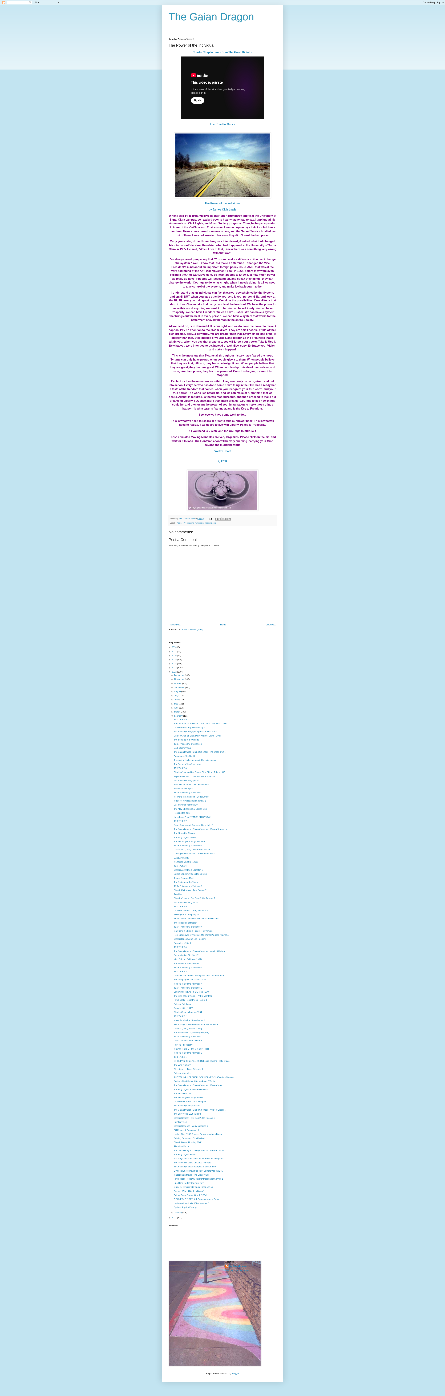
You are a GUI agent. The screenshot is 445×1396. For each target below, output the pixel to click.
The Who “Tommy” (182, 1065)
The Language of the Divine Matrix (190, 979)
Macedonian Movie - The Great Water (191, 1175)
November (179, 679)
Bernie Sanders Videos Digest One (190, 874)
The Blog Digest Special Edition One (191, 1089)
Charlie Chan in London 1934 (188, 1012)
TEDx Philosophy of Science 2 (188, 988)
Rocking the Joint (182, 813)
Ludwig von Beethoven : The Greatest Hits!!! (194, 853)
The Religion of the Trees (186, 882)
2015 (174, 659)
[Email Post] (210, 518)
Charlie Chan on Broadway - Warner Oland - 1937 (197, 736)
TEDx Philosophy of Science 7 (188, 792)
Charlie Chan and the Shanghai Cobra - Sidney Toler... (199, 975)
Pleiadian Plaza (181, 1146)
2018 (174, 647)
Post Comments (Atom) (192, 629)
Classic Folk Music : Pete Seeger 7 (190, 890)
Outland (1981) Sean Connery (188, 1028)
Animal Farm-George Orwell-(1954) (190, 1195)
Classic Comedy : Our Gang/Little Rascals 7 (194, 898)
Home (223, 625)
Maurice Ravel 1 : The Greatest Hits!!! (191, 1049)
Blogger (235, 1373)
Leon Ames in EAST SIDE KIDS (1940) (192, 992)
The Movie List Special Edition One (190, 809)
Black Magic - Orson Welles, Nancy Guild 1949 (196, 1024)
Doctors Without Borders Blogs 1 (189, 1191)
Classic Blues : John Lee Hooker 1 (190, 939)
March (177, 712)
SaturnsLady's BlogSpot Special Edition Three (195, 731)
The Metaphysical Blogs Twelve (189, 1097)
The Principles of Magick (185, 923)
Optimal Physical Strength (186, 1207)
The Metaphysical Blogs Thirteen (189, 841)
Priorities (178, 894)
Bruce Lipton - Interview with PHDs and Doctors (196, 918)
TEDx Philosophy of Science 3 (188, 967)
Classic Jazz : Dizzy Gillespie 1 (188, 1069)
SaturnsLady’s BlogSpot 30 (187, 1105)
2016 (174, 655)
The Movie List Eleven (184, 833)
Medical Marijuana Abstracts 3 (188, 1053)
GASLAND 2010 (181, 858)
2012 (174, 672)
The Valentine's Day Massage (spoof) (191, 1032)
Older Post (271, 625)
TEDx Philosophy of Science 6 (188, 845)
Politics (180, 523)
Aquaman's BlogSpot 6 (184, 756)
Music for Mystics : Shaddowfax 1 (189, 1020)
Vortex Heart (222, 451)
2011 (174, 1217)
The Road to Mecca (222, 124)
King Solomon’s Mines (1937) (188, 959)
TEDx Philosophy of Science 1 (188, 1036)
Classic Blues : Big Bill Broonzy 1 (189, 727)
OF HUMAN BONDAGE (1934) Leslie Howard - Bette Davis (201, 1061)
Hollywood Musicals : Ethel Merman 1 (191, 1203)
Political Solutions (182, 1004)
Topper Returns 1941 (184, 878)
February (178, 716)
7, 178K (222, 461)
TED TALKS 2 (180, 1016)
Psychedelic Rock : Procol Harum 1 (190, 1000)
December (179, 675)
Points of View (180, 1122)
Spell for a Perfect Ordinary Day (189, 1183)
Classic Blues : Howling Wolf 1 (188, 1142)
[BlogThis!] (219, 519)
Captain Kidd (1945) (183, 1008)
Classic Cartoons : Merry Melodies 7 (191, 910)
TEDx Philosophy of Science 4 (188, 927)
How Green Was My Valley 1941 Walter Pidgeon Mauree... (201, 935)
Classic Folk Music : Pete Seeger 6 (190, 1101)
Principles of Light (182, 943)
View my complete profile (237, 1270)
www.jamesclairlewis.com (205, 523)
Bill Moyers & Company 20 (186, 914)
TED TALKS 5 (180, 906)
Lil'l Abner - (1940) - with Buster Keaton (192, 849)
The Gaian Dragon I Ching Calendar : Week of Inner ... (199, 1085)
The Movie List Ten (183, 1093)
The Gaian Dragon (211, 17)
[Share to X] (223, 519)
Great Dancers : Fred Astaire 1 (188, 1040)
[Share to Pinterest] (229, 519)
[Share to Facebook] (226, 519)
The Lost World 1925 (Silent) (187, 1114)
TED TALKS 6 (180, 866)
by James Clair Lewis (222, 209)
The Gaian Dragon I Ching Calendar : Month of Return (199, 951)
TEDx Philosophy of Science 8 (188, 744)
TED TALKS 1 (180, 1057)
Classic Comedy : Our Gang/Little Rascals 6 (194, 1118)
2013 (174, 667)
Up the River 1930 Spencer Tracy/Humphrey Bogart (198, 1134)
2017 (174, 651)
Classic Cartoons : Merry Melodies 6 (191, 1126)
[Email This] (216, 519)
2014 (174, 663)
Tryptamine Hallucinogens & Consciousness (195, 760)
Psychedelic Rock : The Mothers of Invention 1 (195, 776)
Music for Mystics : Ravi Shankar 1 (190, 801)
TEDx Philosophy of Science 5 (188, 886)
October (178, 683)
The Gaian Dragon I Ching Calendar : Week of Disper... (199, 1110)
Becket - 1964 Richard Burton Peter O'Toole (194, 1081)
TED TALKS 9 (180, 719)
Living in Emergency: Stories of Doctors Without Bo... (198, 1171)
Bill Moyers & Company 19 (186, 1130)
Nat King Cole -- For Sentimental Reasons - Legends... (199, 1158)
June (176, 699)
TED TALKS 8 (180, 768)
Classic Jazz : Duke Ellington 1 (188, 870)
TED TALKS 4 (180, 947)
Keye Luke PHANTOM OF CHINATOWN (192, 817)
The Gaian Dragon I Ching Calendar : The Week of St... (199, 752)
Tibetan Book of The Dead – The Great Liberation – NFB (200, 723)
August (177, 691)
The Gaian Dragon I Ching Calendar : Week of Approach (200, 829)
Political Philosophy (183, 1045)
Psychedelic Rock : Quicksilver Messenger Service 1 (198, 1179)
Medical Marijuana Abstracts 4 (188, 984)
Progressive (189, 523)
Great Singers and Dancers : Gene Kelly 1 (193, 825)
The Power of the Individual (222, 203)
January (178, 1212)
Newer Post (174, 625)
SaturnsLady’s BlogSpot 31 (187, 955)
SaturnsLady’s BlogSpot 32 (187, 902)
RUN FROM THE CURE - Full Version (191, 784)
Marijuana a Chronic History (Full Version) (193, 931)
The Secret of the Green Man (187, 764)
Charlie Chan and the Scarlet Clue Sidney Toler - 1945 (199, 772)
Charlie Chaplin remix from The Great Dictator (222, 52)
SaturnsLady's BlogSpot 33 (186, 780)
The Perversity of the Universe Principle (192, 1163)
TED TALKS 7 (180, 821)
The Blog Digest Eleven (185, 1154)
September (179, 687)
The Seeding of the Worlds (186, 740)
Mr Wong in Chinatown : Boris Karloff (191, 797)
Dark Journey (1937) (183, 748)
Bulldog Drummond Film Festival (189, 1138)
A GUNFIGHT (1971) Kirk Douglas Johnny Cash (196, 1199)
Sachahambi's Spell (183, 788)
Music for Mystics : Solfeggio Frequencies (193, 1187)
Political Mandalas (182, 1073)
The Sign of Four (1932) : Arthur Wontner (193, 996)
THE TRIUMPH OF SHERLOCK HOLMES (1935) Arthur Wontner (204, 1077)
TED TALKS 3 (180, 971)
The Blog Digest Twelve (185, 837)
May (176, 704)
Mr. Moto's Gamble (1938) (186, 862)
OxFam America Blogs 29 (186, 805)
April (176, 708)
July (176, 695)
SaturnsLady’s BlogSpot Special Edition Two (195, 1167)
